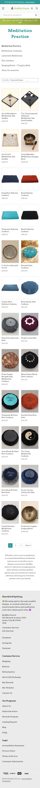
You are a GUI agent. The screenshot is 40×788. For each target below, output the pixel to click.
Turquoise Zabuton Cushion (10, 230)
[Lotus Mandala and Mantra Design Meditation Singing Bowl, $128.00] (29, 140)
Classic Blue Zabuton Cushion (9, 303)
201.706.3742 (8, 631)
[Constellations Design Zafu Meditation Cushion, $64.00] (10, 512)
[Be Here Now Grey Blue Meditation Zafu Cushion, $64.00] (10, 476)
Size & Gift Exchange (11, 677)
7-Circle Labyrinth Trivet (10, 267)
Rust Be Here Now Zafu (29, 416)
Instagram (7, 643)
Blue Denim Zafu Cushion (28, 303)
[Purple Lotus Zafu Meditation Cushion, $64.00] (29, 324)
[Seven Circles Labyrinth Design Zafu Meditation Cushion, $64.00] (29, 476)
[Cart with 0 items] (36, 8)
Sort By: (6, 80)
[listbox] (19, 80)
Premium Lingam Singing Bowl (29, 527)
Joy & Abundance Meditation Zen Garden (9, 116)
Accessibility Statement (13, 746)
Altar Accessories (10, 70)
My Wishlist (8, 688)
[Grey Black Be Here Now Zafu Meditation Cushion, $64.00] (10, 437)
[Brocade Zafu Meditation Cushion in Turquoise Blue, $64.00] (29, 251)
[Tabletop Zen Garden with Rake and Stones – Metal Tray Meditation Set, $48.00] (29, 99)
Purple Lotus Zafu (29, 338)
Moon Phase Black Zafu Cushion (29, 375)
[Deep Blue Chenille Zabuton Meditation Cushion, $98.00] (10, 179)
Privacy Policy (8, 751)
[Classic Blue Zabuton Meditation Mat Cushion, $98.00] (10, 288)
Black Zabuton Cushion (27, 230)
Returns (5, 667)
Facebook (6, 638)
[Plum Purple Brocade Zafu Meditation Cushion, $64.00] (10, 360)
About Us (6, 706)
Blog (4, 727)
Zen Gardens (8, 60)
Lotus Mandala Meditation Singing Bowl (29, 156)
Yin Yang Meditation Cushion (26, 453)
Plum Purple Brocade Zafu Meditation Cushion (7, 377)
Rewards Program (10, 717)
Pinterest (6, 648)
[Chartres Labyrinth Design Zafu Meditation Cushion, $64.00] (10, 324)
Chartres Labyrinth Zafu (10, 339)
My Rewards (7, 682)
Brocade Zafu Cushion (26, 267)
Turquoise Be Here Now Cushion (10, 416)
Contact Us (7, 693)
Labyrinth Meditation (12, 56)
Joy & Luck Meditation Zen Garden (8, 156)
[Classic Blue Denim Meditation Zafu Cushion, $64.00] (29, 288)
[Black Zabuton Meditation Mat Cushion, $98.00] (29, 215)
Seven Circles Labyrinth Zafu (28, 491)
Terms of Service (10, 756)
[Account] (32, 8)
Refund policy (8, 672)
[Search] (36, 15)
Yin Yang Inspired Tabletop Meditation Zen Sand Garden (29, 117)
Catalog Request (9, 722)
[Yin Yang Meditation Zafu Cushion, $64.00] (29, 437)
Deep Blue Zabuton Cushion (10, 194)
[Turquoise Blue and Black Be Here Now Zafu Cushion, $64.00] (10, 401)
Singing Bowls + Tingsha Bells (16, 65)
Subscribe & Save (10, 711)
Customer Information (12, 761)
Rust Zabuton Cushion (27, 194)
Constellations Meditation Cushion (8, 528)
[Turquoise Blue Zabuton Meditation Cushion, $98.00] (10, 215)
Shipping (6, 661)
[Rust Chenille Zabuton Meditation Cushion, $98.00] (29, 179)
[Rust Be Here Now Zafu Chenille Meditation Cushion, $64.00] (29, 401)
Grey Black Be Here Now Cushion (10, 452)
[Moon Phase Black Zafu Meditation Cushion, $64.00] (29, 360)
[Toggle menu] (3, 8)
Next (28, 545)
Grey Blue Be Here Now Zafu (10, 491)
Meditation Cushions (12, 51)
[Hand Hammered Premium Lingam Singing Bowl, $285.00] (29, 512)
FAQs (4, 733)
